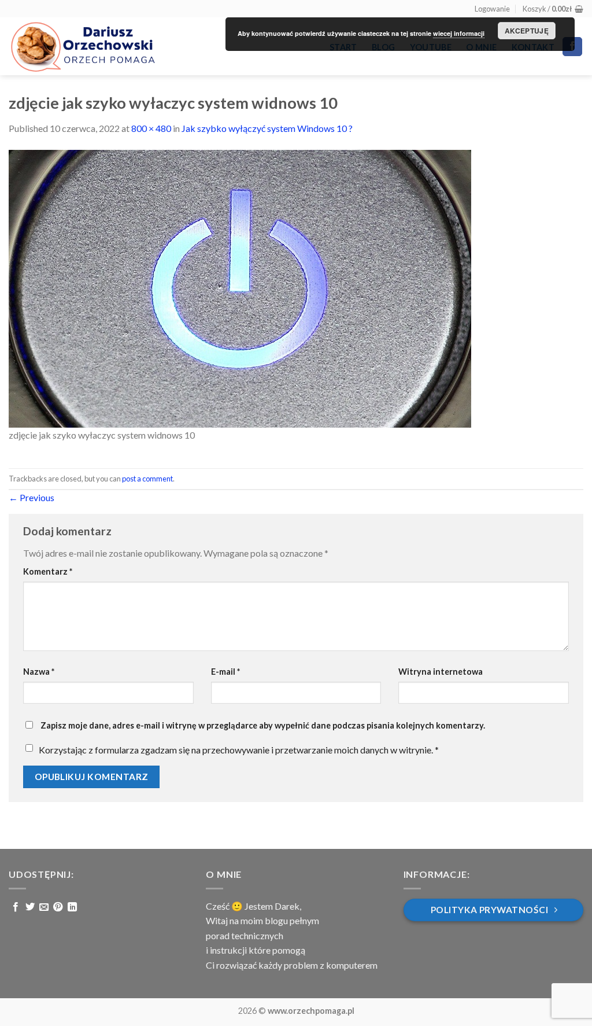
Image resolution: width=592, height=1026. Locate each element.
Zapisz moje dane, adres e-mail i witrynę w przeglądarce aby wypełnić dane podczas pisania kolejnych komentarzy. (262, 725)
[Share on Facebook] (15, 907)
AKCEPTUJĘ (527, 30)
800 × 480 (151, 128)
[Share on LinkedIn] (72, 907)
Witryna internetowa (440, 671)
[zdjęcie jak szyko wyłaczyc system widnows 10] (240, 287)
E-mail (225, 671)
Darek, (288, 905)
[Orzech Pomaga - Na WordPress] (82, 46)
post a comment (147, 478)
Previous (31, 497)
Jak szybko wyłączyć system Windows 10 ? (267, 128)
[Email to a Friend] (44, 907)
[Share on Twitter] (30, 907)
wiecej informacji (458, 33)
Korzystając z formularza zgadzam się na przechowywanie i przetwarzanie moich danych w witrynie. (239, 749)
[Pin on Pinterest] (57, 907)
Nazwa (38, 671)
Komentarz (47, 571)
